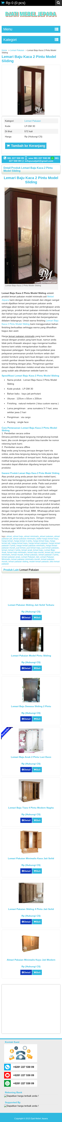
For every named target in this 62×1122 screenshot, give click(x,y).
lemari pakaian (31, 555)
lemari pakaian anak (11, 557)
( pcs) (15, 3)
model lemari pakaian (39, 561)
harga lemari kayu (19, 543)
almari (9, 536)
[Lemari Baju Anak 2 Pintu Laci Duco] (31, 752)
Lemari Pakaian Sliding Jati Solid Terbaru (31, 605)
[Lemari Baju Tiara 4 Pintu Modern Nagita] (31, 802)
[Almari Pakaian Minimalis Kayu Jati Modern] (31, 952)
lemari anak (26, 550)
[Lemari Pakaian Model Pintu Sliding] (31, 650)
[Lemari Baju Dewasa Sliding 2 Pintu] (31, 701)
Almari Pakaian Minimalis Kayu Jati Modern (31, 959)
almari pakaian (46, 536)
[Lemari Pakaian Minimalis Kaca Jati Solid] (31, 853)
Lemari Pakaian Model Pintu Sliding (31, 655)
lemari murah (17, 555)
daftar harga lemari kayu (47, 539)
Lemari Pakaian (17, 50)
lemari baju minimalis (16, 552)
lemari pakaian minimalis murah (25, 559)
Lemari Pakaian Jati (30, 557)
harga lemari (7, 541)
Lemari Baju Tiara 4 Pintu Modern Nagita (31, 807)
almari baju (18, 536)
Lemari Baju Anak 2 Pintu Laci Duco (31, 757)
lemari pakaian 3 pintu (49, 555)
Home (4, 50)
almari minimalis (31, 536)
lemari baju (38, 550)
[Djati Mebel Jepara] (31, 20)
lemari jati (49, 552)
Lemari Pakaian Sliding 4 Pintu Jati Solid (31, 909)
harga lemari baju (41, 541)
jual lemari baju (34, 548)
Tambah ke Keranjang (27, 146)
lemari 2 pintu (14, 550)
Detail (27, 617)
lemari (4, 550)
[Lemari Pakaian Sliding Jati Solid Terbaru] (31, 600)
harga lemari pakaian (38, 543)
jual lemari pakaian (50, 548)
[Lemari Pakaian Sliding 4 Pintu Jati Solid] (31, 902)
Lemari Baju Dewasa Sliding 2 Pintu (31, 706)
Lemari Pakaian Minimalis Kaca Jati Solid (31, 858)
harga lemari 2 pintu (23, 541)
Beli (38, 617)
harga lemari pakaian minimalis (31, 545)
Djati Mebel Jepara (39, 1118)
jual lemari (21, 548)
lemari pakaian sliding (18, 561)
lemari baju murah (35, 552)
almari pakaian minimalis (24, 539)
